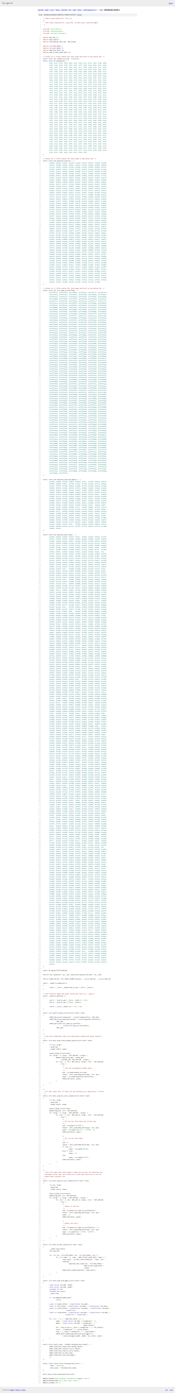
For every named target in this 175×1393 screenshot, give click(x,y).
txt (166, 1390)
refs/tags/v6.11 (89, 10)
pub (47, 10)
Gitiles (12, 1390)
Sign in (171, 3)
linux (58, 10)
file (79, 15)
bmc (80, 10)
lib (101, 10)
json (171, 1390)
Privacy (17, 1390)
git (70, 10)
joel (74, 10)
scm (52, 10)
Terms (23, 1390)
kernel (40, 10)
